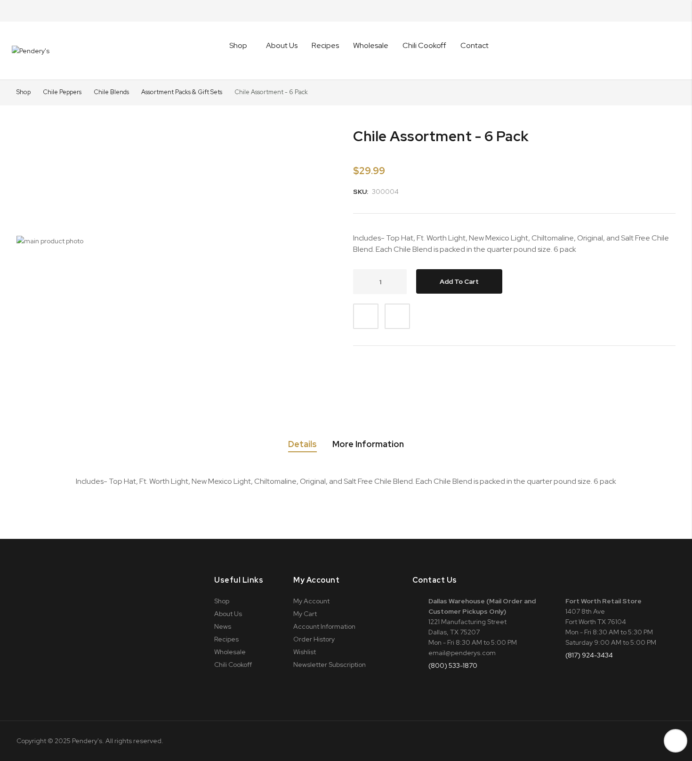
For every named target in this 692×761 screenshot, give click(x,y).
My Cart (305, 613)
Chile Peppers (63, 92)
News (222, 626)
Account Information (324, 626)
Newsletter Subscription (329, 664)
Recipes (325, 45)
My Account (311, 601)
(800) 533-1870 (452, 665)
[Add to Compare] (397, 316)
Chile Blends (112, 92)
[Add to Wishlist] (365, 316)
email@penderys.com (462, 653)
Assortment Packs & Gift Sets (182, 92)
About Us (282, 45)
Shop (23, 92)
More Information (368, 444)
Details (302, 444)
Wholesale (370, 45)
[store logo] (30, 50)
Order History (314, 639)
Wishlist (304, 652)
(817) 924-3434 (589, 655)
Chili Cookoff (424, 45)
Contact (474, 45)
